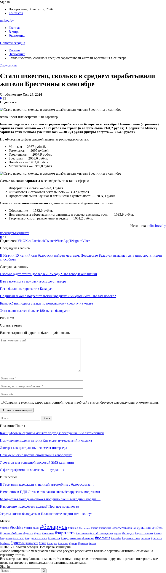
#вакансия (126, 528)
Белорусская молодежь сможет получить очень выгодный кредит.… (50, 499)
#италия (84, 533)
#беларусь (7, 233)
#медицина (6, 538)
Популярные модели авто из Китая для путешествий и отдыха (46, 440)
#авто (28, 527)
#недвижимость (36, 538)
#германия (142, 527)
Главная (14, 28)
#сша (42, 543)
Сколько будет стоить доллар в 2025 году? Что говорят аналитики (48, 274)
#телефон (52, 543)
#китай (94, 533)
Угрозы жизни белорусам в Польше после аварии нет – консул (46, 514)
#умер (73, 543)
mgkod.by (7, 20)
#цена (92, 543)
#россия (18, 542)
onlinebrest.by (156, 225)
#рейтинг (5, 543)
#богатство (84, 528)
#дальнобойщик (11, 533)
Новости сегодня (12, 43)
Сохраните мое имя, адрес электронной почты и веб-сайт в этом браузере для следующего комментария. (81, 402)
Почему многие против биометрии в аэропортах (36, 455)
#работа (156, 538)
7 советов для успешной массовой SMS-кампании (37, 462)
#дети (37, 533)
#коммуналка (106, 533)
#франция (83, 543)
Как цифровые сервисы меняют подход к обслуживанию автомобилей (52, 433)
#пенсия (54, 538)
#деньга (28, 533)
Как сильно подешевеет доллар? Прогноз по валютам (39, 506)
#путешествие (131, 538)
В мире (14, 31)
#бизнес (73, 527)
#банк (36, 527)
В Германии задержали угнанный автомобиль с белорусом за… (47, 484)
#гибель (157, 527)
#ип (78, 533)
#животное (48, 533)
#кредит (128, 533)
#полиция (88, 538)
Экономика (17, 35)
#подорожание (71, 538)
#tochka (16, 527)
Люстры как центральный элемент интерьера (33, 448)
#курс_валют (144, 533)
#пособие (116, 538)
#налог (18, 538)
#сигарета (32, 543)
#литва (157, 533)
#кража (117, 533)
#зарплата (22, 233)
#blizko (4, 527)
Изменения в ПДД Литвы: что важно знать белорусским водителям (50, 492)
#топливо (63, 543)
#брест (94, 528)
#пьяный (145, 538)
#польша (102, 538)
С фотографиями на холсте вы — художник (32, 470)
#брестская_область (110, 528)
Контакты (16, 13)
